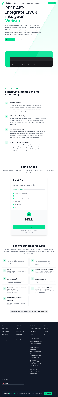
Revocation (47, 337)
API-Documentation (21, 337)
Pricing (22, 3)
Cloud (15, 3)
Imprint (46, 334)
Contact (18, 328)
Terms (46, 331)
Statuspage (30, 3)
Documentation (20, 331)
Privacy (46, 328)
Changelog (19, 334)
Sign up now (48, 393)
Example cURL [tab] (13, 59)
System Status (19, 340)
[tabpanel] (31, 64)
